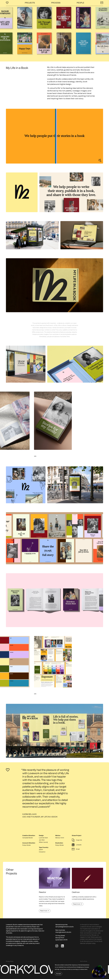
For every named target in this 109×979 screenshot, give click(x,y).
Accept (58, 973)
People (80, 2)
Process (55, 2)
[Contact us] (102, 3)
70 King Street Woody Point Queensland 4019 (61, 938)
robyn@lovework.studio (63, 932)
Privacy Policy (9, 961)
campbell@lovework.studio (64, 927)
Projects (30, 2)
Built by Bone (83, 961)
